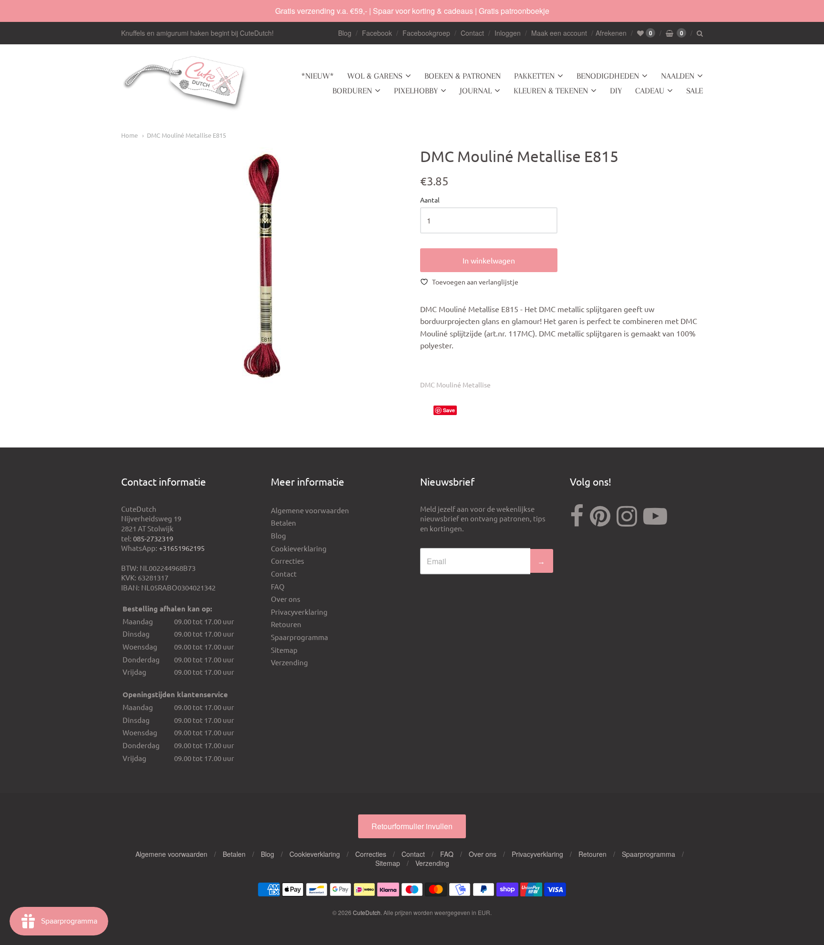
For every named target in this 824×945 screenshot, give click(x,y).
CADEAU (649, 90)
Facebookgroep (426, 33)
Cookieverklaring (299, 548)
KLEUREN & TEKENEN (551, 90)
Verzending (289, 662)
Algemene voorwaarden (310, 510)
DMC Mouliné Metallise (455, 384)
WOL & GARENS (374, 76)
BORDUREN (352, 90)
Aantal (430, 200)
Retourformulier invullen (412, 826)
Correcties (287, 560)
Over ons (285, 598)
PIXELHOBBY (416, 90)
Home (129, 135)
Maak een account (559, 33)
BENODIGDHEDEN (608, 76)
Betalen (283, 522)
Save (449, 410)
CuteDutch (367, 912)
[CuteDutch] (185, 83)
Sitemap (284, 649)
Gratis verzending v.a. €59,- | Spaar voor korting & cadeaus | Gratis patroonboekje (412, 10)
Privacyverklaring (299, 611)
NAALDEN (677, 76)
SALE (694, 90)
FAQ (278, 586)
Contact (472, 33)
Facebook (377, 33)
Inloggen (507, 33)
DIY (616, 90)
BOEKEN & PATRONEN (462, 76)
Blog (344, 33)
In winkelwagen (489, 260)
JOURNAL (476, 90)
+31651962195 (182, 547)
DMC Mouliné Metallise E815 (186, 135)
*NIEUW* (317, 76)
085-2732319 (153, 538)
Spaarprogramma (299, 636)
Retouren (286, 624)
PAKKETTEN (534, 76)
